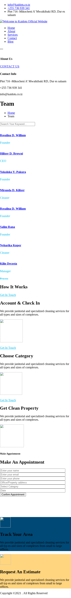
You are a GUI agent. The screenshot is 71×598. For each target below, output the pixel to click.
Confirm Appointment (13, 494)
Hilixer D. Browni (11, 153)
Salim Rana (7, 226)
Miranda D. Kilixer (12, 190)
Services (13, 34)
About (11, 31)
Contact (12, 38)
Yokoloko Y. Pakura (13, 172)
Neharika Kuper (10, 245)
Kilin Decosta (8, 263)
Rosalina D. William (13, 135)
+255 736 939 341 (19, 8)
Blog (10, 41)
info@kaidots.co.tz (19, 4)
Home (11, 27)
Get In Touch (8, 295)
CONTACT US (9, 66)
